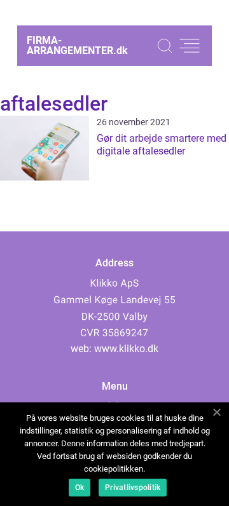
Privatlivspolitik (132, 487)
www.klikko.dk (126, 349)
